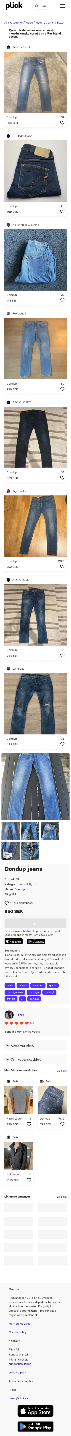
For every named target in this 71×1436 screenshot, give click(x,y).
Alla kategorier (13, 22)
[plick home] (14, 5)
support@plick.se (20, 1364)
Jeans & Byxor (55, 22)
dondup (34, 998)
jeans (10, 985)
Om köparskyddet (25, 1059)
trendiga (34, 992)
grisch (52, 985)
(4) (32, 1023)
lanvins (23, 985)
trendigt (49, 992)
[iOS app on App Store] (14, 941)
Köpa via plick (22, 1045)
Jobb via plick (17, 1372)
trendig (11, 998)
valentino (38, 985)
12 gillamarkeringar (21, 903)
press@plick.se (18, 1398)
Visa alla (61, 1070)
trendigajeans (15, 992)
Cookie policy (17, 1332)
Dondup (19, 889)
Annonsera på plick (21, 1381)
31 (22, 998)
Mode (29, 22)
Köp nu (35, 923)
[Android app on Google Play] (36, 941)
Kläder (40, 22)
